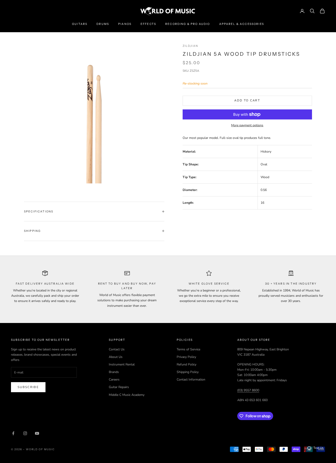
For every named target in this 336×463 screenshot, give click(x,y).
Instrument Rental (122, 364)
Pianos (124, 24)
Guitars (79, 24)
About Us (116, 357)
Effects (148, 24)
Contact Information (191, 379)
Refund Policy (186, 364)
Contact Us (117, 349)
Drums (102, 24)
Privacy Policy (186, 357)
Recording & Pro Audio (187, 24)
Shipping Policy (188, 372)
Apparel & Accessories (241, 24)
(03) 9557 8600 (248, 390)
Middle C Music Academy (126, 395)
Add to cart (247, 100)
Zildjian (190, 46)
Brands (114, 372)
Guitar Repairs (119, 387)
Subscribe (28, 387)
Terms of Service (188, 349)
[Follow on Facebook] (13, 433)
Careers (114, 379)
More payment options (247, 125)
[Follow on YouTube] (37, 433)
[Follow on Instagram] (25, 433)
